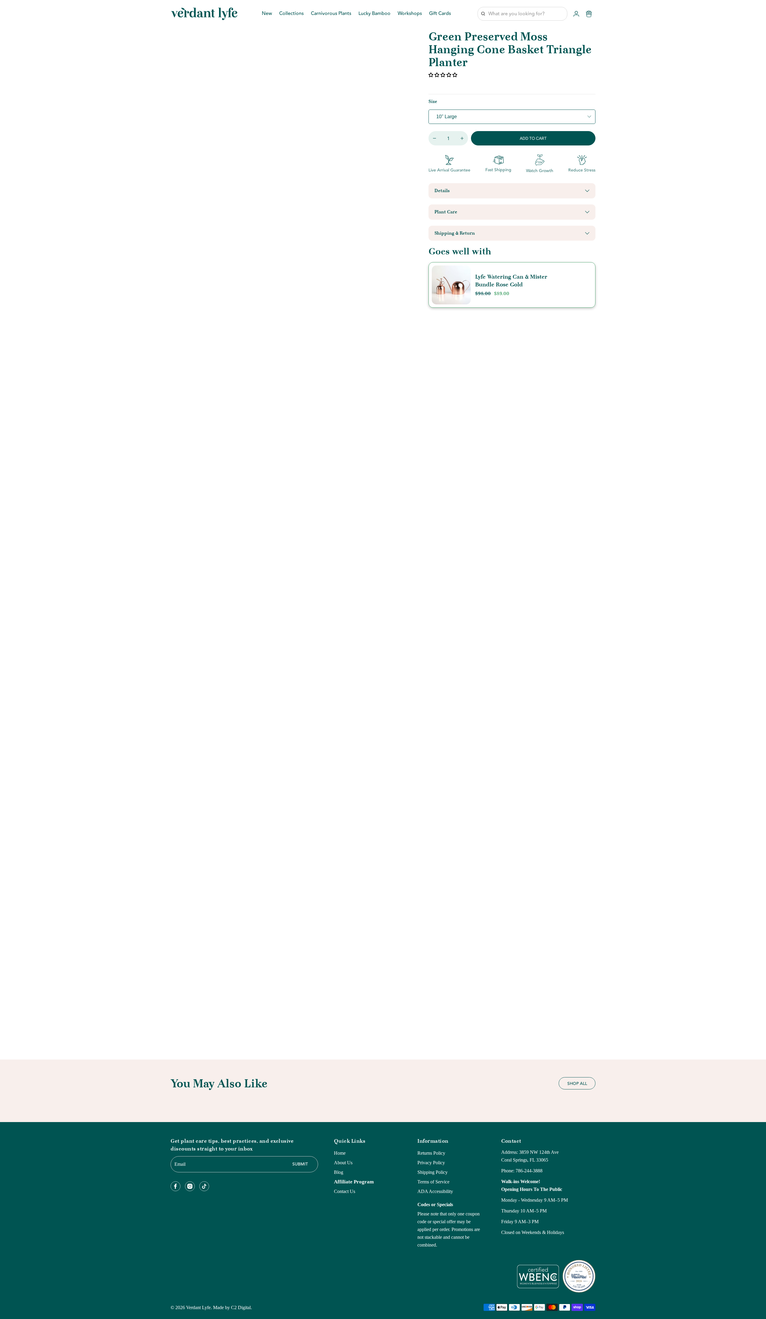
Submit (300, 1164)
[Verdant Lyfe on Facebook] (175, 1186)
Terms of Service (433, 1181)
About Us (343, 1162)
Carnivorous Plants (331, 14)
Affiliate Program (354, 1182)
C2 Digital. (241, 1307)
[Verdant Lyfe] (204, 14)
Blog (338, 1172)
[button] (443, 75)
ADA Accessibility (435, 1191)
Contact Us (344, 1191)
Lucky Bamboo (374, 14)
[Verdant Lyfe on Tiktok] (204, 1186)
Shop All (577, 1083)
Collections (291, 14)
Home (340, 1153)
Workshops (410, 14)
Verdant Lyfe (198, 1307)
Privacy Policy (431, 1162)
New (267, 14)
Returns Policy (431, 1153)
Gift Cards (440, 14)
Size (432, 101)
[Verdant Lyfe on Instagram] (189, 1186)
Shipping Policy (432, 1172)
